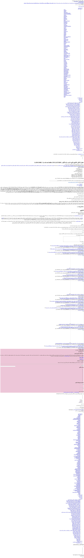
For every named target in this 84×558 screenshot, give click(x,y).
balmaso (65, 17)
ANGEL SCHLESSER (67, 13)
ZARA (79, 493)
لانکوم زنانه (12, 165)
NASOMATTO (66, 73)
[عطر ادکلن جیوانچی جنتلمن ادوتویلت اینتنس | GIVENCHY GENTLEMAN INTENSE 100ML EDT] (67, 301)
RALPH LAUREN (66, 80)
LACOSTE (78, 462)
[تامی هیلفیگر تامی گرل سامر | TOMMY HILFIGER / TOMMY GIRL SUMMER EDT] (77, 323)
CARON (65, 27)
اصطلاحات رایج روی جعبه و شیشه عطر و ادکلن (73, 104)
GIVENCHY (66, 47)
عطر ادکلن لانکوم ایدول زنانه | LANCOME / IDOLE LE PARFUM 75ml (73, 249)
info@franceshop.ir (81, 2)
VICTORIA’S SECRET (67, 92)
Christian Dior (66, 31)
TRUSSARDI (66, 89)
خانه (83, 154)
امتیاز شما (82, 235)
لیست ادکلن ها (80, 97)
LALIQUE (78, 463)
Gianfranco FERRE (66, 45)
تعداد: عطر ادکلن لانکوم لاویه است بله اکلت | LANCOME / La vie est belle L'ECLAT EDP (71, 180)
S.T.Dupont (78, 482)
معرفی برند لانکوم (79, 184)
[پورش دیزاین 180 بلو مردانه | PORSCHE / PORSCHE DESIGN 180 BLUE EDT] (65, 307)
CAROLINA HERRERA (67, 26)
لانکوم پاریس (81, 215)
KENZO (65, 61)
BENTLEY (65, 18)
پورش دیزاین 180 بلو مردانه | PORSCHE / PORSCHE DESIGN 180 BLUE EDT (72, 308)
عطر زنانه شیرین (48, 165)
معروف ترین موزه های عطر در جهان (74, 507)
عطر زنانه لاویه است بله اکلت (21, 165)
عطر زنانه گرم (44, 165)
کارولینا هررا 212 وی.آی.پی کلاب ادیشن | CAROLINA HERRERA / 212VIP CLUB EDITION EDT (69, 343)
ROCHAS (78, 481)
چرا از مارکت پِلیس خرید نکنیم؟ (75, 120)
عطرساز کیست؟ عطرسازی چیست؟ (74, 518)
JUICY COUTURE (66, 59)
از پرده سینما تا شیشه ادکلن (76, 517)
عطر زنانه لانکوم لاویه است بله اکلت (31, 165)
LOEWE (65, 67)
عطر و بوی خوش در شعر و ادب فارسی (74, 109)
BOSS (65, 20)
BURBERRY (66, 22)
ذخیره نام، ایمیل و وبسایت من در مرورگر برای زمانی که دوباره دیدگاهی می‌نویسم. (71, 233)
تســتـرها (80, 100)
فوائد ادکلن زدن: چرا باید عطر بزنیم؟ (75, 509)
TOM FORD (65, 87)
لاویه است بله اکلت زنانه (66, 166)
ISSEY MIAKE (66, 49)
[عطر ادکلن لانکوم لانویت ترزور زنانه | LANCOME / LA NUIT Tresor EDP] (66, 252)
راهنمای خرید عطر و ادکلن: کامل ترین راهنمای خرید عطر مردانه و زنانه (69, 136)
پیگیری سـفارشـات (79, 150)
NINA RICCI (66, 74)
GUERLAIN (78, 450)
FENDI (65, 43)
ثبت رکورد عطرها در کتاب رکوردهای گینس (74, 499)
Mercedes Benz (66, 70)
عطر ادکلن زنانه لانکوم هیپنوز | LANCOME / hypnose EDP (75, 268)
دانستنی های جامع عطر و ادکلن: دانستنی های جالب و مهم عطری (70, 116)
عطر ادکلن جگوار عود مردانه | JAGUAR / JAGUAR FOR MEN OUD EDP (73, 346)
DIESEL (79, 438)
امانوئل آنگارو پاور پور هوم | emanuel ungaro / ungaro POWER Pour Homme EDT (72, 305)
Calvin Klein (65, 25)
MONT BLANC (66, 71)
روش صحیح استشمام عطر (76, 528)
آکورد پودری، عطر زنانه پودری (75, 126)
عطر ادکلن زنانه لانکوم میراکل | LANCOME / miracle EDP (75, 294)
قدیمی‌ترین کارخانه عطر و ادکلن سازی (74, 110)
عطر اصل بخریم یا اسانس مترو (75, 119)
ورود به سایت (70, 409)
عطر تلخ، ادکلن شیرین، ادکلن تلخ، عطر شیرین (73, 105)
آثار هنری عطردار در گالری (76, 135)
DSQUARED (66, 37)
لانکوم (15, 165)
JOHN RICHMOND (67, 56)
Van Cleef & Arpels (77, 488)
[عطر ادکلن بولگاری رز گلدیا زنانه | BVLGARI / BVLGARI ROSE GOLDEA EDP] (72, 297)
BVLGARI (65, 23)
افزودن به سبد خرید (80, 182)
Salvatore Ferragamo (66, 84)
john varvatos (65, 57)
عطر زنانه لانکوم (38, 165)
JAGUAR (65, 54)
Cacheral (65, 24)
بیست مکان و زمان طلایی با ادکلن (75, 114)
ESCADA (78, 445)
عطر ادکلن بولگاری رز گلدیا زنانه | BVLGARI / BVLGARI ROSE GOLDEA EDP (72, 298)
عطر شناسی (78, 146)
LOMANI (65, 68)
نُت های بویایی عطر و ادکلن (76, 129)
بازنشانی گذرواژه (81, 409)
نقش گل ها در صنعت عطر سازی (75, 115)
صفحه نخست (80, 413)
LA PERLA (65, 65)
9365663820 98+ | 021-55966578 (79, 1)
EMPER (79, 443)
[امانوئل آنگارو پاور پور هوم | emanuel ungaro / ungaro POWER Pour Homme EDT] (75, 304)
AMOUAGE (65, 12)
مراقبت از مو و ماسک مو (76, 149)
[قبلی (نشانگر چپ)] (83, 557)
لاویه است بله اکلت (73, 166)
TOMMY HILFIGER (67, 88)
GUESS (65, 50)
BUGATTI (78, 426)
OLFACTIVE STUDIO (67, 75)
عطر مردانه (80, 99)
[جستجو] (83, 412)
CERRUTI (78, 432)
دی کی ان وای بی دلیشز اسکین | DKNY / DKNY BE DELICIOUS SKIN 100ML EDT (71, 327)
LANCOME (65, 63)
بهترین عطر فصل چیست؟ (76, 138)
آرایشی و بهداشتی (79, 148)
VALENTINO (78, 487)
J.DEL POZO (66, 52)
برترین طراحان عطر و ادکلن (76, 131)
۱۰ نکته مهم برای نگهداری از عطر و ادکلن (74, 107)
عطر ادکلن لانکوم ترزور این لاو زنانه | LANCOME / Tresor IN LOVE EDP (73, 275)
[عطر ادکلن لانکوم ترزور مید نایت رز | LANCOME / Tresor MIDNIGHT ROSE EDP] (67, 245)
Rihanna (65, 81)
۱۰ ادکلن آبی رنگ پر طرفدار (76, 128)
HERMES (65, 51)
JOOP (64, 58)
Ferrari (65, 44)
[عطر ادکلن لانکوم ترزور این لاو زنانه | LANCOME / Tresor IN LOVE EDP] (75, 274)
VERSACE (65, 91)
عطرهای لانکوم (78, 221)
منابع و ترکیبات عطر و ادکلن (76, 130)
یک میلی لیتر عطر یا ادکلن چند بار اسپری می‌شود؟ (72, 106)
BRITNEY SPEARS (77, 425)
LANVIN (65, 64)
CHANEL (65, 29)
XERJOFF (65, 94)
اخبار (81, 101)
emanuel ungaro (66, 40)
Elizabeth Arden (66, 39)
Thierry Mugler (66, 86)
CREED (65, 33)
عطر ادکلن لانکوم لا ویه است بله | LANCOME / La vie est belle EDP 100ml (73, 278)
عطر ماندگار (78, 147)
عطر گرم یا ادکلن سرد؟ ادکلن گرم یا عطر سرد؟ (73, 103)
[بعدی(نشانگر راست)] (82, 557)
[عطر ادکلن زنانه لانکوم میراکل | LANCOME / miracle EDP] (77, 293)
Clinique (65, 32)
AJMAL (65, 11)
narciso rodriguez (66, 72)
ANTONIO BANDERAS (76, 419)
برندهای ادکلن (68, 165)
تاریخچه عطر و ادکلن (77, 143)
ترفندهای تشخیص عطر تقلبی (75, 121)
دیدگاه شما (82, 241)
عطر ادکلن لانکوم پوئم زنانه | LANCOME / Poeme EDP (76, 272)
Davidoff (65, 34)
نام (83, 230)
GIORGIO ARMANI (67, 46)
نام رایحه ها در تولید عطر (76, 139)
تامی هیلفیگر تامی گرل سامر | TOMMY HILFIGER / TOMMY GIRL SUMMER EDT (71, 324)
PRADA (65, 79)
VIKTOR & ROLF (66, 93)
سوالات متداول (81, 357)
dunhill (65, 38)
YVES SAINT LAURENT (67, 95)
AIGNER (65, 10)
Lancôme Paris (77, 215)
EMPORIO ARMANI (77, 444)
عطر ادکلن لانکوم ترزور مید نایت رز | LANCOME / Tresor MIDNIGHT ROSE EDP (72, 246)
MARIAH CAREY (77, 469)
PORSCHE (65, 78)
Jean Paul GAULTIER (77, 456)
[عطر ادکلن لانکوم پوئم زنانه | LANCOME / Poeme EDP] (69, 271)
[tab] (41, 184)
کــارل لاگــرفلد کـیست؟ (76, 140)
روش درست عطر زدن (76, 142)
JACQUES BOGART (67, 53)
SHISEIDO (65, 85)
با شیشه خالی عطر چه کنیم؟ (75, 124)
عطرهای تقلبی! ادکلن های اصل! (75, 117)
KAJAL (65, 60)
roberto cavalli (66, 82)
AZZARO (65, 15)
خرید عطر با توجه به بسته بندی (75, 118)
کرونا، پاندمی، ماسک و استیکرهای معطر (74, 108)
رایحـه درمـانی (78, 538)
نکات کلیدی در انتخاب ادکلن (76, 132)
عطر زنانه (80, 98)
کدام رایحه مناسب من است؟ (75, 127)
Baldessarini (65, 16)
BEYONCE (65, 19)
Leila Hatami (65, 66)
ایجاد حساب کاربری (76, 409)
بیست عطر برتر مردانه (76, 141)
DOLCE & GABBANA (67, 36)
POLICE (65, 77)
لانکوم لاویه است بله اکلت (7, 165)
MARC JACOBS (77, 468)
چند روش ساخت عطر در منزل (75, 125)
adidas (64, 9)
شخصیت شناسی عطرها (76, 137)
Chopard (65, 30)
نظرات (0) (80, 185)
